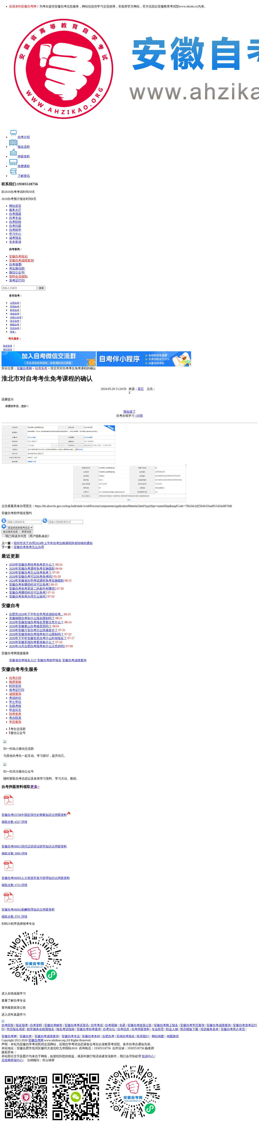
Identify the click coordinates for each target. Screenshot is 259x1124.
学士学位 (15, 701)
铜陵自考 (14, 324)
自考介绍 (15, 678)
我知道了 (129, 411)
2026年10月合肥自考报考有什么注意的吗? (37, 646)
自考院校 (15, 221)
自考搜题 (15, 213)
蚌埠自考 (14, 310)
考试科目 (15, 698)
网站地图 (158, 1036)
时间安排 (15, 686)
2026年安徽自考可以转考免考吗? (31, 576)
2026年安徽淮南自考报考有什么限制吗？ (36, 634)
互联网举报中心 (12, 1060)
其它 (141, 388)
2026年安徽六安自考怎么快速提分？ (33, 630)
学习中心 (15, 233)
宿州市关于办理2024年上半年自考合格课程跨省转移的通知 (53, 543)
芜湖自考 (14, 306)
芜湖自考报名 (125, 1036)
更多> (35, 787)
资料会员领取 (18, 276)
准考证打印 (16, 280)
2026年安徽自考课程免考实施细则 (32, 568)
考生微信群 (16, 268)
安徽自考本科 (91, 1036)
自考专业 (15, 217)
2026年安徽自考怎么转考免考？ (30, 572)
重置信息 (26, 531)
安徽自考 (26, 1036)
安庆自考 (14, 328)
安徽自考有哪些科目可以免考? (29, 584)
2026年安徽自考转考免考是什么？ (32, 564)
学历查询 (15, 721)
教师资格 (15, 682)
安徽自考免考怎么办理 (29, 547)
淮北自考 (14, 321)
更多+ (13, 332)
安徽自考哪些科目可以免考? (28, 592)
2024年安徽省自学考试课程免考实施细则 (36, 580)
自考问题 (15, 225)
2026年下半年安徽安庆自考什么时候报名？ (38, 638)
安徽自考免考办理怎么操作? (28, 596)
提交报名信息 (10, 531)
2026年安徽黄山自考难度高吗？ (30, 626)
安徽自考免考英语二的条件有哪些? (32, 588)
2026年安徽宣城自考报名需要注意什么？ (36, 622)
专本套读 (15, 241)
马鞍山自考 (15, 317)
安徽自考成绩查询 (21, 260)
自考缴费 (15, 264)
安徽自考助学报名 (49, 660)
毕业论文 (15, 709)
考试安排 (7, 349)
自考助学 (15, 229)
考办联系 (15, 717)
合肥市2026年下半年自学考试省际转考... (36, 614)
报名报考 (7, 346)
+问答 (139, 415)
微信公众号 (16, 272)
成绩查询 (15, 694)
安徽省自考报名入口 (22, 660)
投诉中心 (148, 1056)
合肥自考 (14, 303)
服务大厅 (15, 209)
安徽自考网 (24, 368)
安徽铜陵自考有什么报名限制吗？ (32, 618)
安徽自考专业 (71, 1036)
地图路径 (173, 1036)
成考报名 (15, 237)
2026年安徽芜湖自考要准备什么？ (32, 642)
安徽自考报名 (18, 256)
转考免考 (41, 368)
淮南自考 (14, 313)
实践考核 (15, 705)
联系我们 (143, 1036)
